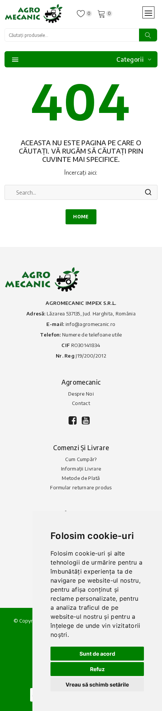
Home (81, 216)
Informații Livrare (81, 469)
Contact (81, 403)
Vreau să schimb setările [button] (97, 684)
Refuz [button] (97, 669)
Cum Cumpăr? (80, 459)
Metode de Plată (81, 478)
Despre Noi (81, 394)
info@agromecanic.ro (91, 324)
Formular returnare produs (81, 487)
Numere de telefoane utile (92, 335)
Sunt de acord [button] (97, 653)
